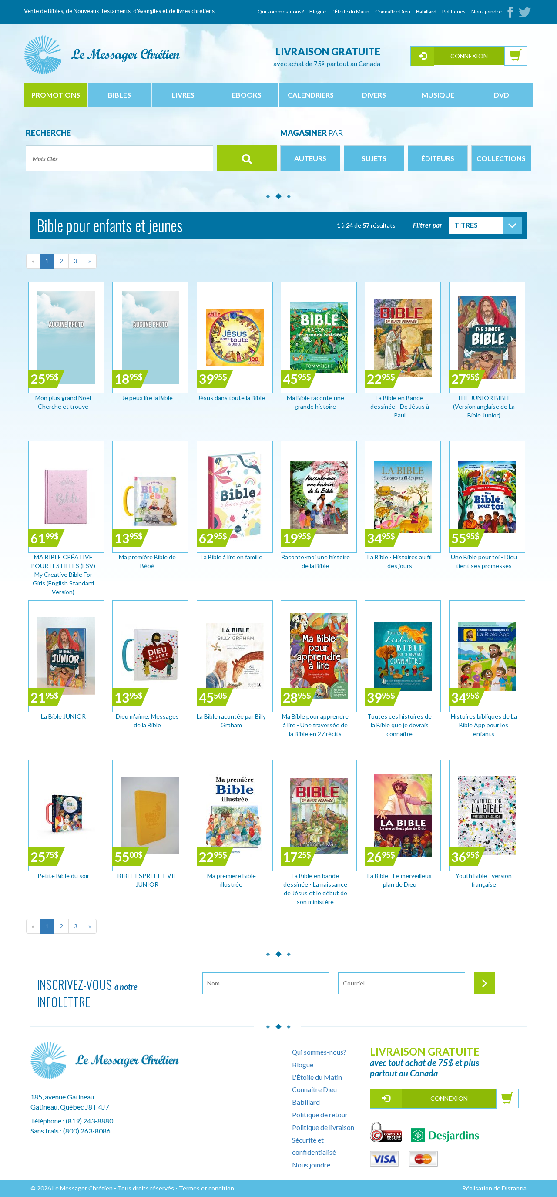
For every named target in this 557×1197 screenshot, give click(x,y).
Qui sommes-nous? (281, 11)
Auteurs (310, 158)
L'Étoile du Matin (350, 11)
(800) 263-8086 (87, 1130)
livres (183, 95)
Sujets (374, 158)
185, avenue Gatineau (62, 1097)
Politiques (454, 11)
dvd (501, 95)
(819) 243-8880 (89, 1120)
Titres (466, 225)
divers (374, 95)
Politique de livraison (323, 1127)
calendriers (311, 95)
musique (438, 95)
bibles (119, 95)
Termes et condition (206, 1188)
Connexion (469, 56)
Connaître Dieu (392, 11)
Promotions (55, 95)
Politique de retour (320, 1114)
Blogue (317, 11)
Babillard (426, 11)
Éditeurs (437, 158)
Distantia (514, 1188)
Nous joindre (486, 11)
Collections (501, 158)
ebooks (247, 95)
